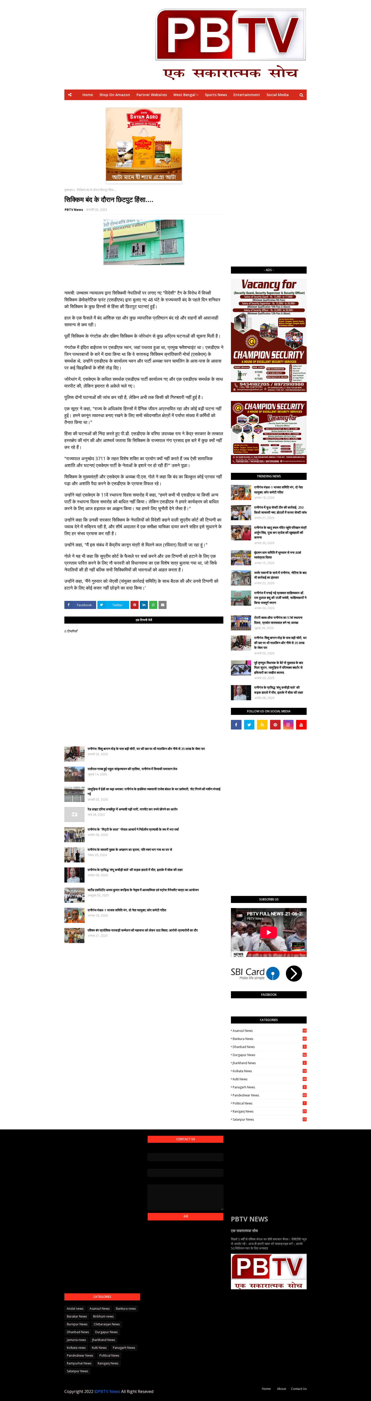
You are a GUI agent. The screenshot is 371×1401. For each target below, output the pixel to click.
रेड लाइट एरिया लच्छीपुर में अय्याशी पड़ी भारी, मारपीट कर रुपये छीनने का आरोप (132, 809)
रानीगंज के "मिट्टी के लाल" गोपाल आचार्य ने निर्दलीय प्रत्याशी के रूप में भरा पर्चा (133, 829)
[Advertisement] (269, 183)
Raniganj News (269, 1111)
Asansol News (269, 1031)
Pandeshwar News (269, 1095)
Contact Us (299, 1389)
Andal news (75, 1308)
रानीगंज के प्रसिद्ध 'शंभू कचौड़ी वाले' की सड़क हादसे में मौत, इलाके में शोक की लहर (135, 869)
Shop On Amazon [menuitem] (114, 94)
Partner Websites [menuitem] (152, 94)
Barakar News (77, 1316)
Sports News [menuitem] (216, 94)
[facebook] (236, 724)
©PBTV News (107, 1391)
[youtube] (301, 724)
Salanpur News (269, 1119)
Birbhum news (103, 1316)
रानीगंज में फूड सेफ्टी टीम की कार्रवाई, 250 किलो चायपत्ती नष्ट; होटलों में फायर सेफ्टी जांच (280, 510)
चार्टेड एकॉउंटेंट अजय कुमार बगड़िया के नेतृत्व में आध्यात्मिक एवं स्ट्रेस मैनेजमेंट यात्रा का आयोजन (143, 890)
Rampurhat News (79, 1363)
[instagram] (288, 724)
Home (266, 1389)
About (281, 1389)
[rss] (262, 724)
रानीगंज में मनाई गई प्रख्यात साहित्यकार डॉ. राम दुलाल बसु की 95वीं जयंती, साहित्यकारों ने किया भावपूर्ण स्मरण (280, 598)
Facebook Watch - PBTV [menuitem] (173, 105)
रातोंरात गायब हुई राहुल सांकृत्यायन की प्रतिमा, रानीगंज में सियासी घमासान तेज (132, 769)
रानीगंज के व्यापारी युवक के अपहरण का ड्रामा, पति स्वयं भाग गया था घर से (130, 849)
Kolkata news (269, 1071)
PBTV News (74, 209)
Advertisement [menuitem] (233, 105)
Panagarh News (269, 1087)
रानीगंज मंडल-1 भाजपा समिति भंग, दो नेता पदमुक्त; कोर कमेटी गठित (127, 910)
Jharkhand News (269, 1063)
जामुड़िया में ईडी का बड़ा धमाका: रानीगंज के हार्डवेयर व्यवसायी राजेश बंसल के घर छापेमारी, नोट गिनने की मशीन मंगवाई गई (154, 791)
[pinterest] (275, 724)
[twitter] (249, 724)
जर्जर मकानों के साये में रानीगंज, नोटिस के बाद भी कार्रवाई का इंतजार (280, 575)
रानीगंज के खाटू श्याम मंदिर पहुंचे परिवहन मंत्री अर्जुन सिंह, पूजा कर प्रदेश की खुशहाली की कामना (280, 532)
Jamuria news (76, 1340)
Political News (269, 1103)
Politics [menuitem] (206, 105)
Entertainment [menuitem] (246, 94)
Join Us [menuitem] (258, 105)
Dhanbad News (269, 1047)
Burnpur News (77, 1324)
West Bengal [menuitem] (184, 94)
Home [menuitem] (88, 94)
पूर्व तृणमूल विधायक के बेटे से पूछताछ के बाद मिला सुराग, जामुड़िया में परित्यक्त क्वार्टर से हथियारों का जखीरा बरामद (278, 667)
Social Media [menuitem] (278, 94)
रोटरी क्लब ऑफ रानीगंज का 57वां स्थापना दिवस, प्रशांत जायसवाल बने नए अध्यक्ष (278, 620)
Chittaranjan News (107, 1324)
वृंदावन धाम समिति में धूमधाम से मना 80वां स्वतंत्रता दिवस (277, 555)
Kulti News (269, 1079)
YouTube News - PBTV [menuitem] (126, 105)
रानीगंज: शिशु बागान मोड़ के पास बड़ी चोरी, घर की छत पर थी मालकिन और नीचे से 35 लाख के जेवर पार (146, 748)
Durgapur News (269, 1055)
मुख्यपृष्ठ (68, 190)
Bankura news (269, 1039)
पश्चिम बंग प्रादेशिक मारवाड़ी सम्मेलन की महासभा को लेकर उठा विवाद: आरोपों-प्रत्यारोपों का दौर (143, 930)
